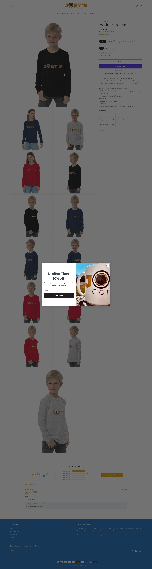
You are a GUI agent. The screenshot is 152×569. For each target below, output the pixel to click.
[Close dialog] (108, 265)
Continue (59, 295)
